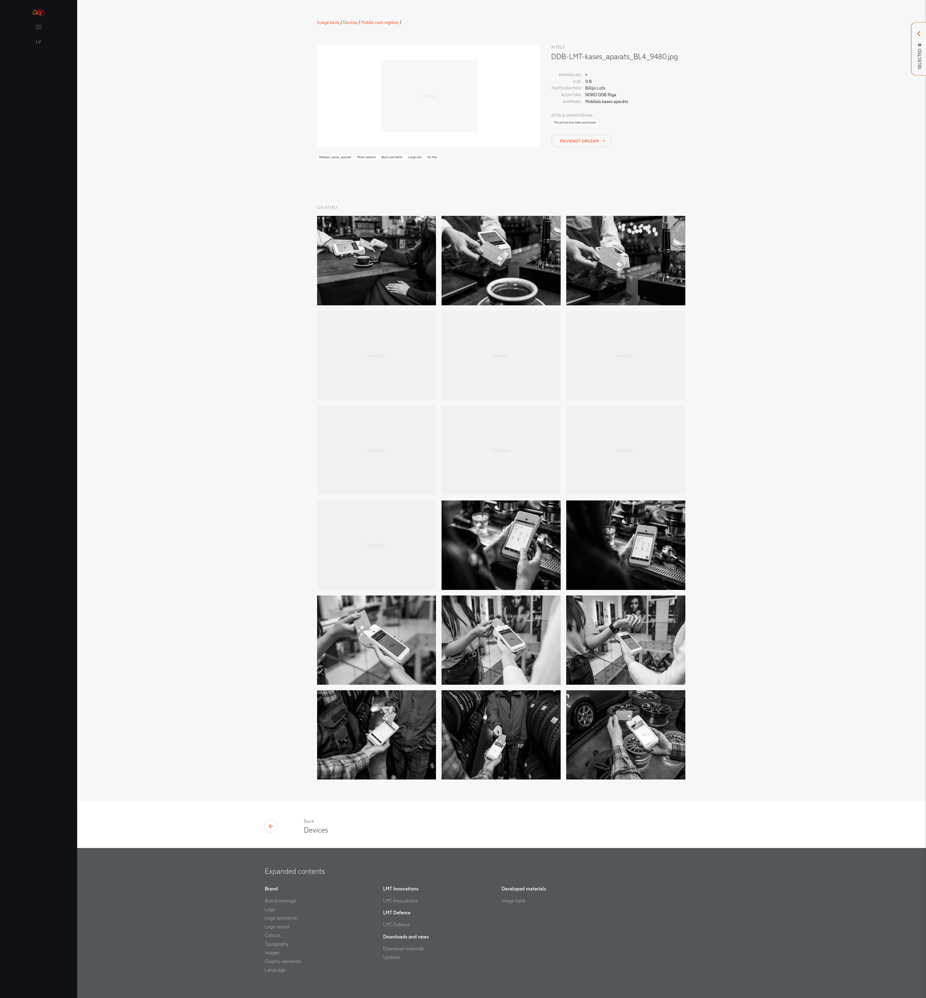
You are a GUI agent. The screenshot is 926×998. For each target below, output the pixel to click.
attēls (558, 47)
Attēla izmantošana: (572, 115)
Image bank (328, 22)
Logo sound (277, 926)
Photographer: (567, 88)
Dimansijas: (570, 75)
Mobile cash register (380, 22)
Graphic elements (283, 961)
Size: (577, 82)
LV (38, 42)
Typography (277, 944)
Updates (392, 957)
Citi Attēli (327, 207)
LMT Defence (396, 925)
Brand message (280, 901)
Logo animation (281, 918)
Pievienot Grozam (579, 141)
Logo (270, 909)
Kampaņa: (572, 102)
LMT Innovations (400, 901)
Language (275, 970)
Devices (350, 22)
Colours (272, 935)
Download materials (403, 948)
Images (272, 953)
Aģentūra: (571, 95)
